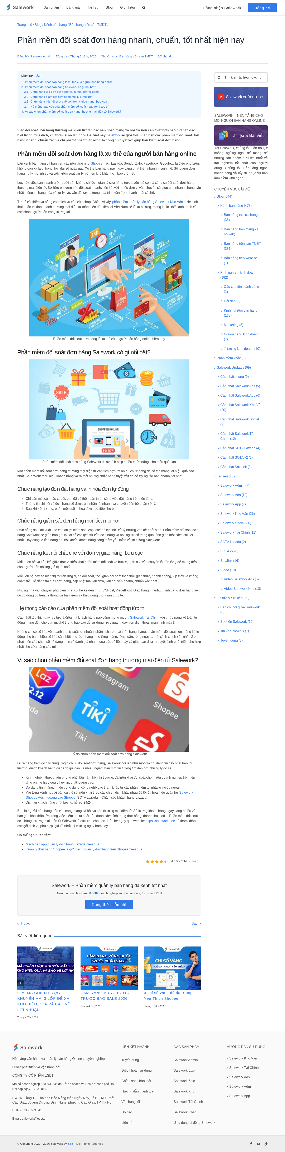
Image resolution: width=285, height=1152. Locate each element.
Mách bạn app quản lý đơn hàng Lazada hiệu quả (62, 844)
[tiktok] (266, 1144)
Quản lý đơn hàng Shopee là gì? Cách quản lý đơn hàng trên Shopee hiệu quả (84, 849)
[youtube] (258, 1144)
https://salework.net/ (160, 821)
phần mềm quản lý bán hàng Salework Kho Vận (147, 202)
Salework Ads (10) (233, 495)
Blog (38, 25)
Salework (113, 135)
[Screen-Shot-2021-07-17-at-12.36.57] (241, 88)
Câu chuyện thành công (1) (241, 289)
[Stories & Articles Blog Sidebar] (241, 127)
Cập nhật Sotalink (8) (236, 467)
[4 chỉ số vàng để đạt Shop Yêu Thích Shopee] (172, 968)
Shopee (96, 163)
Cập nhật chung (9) (234, 376)
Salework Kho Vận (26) (237, 513)
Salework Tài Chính (144, 617)
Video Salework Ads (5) (241, 579)
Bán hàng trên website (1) (240, 260)
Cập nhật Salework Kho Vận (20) (241, 407)
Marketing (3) (233, 325)
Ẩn (38, 76)
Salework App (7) (233, 504)
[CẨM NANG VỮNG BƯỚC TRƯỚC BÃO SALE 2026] (109, 968)
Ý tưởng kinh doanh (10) (242, 348)
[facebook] (251, 1144)
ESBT (71, 1143)
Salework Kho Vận (243, 1058)
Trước (25, 923)
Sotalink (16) (229, 560)
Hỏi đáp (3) (232, 301)
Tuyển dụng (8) (231, 640)
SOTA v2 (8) (229, 551)
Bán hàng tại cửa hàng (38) (241, 217)
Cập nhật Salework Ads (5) (240, 386)
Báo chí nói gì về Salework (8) (240, 609)
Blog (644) (224, 196)
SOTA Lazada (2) (233, 542)
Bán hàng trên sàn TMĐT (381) (242, 246)
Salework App (239, 1096)
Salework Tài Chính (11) (238, 532)
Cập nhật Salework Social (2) (239, 421)
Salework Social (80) (235, 523)
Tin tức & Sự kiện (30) (233, 598)
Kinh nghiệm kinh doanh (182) (238, 275)
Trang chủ (24, 25)
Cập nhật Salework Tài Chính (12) (237, 436)
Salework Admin (40, 56)
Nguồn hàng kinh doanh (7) (242, 336)
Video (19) (228, 570)
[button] (144, 7)
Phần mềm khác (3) (231, 358)
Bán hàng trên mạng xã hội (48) (241, 231)
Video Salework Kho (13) (242, 588)
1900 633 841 (32, 1110)
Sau (195, 923)
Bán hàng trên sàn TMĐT (88, 25)
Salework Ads (239, 1077)
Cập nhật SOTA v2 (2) (236, 457)
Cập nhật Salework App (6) (240, 395)
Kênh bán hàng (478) (236, 205)
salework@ (29, 1118)
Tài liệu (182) (226, 476)
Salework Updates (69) (234, 367)
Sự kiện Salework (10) (236, 621)
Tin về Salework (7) (234, 631)
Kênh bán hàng (55, 25)
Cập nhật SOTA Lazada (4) (240, 448)
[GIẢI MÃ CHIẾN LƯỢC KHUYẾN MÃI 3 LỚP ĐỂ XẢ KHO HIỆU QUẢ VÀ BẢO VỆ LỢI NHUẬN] (45, 968)
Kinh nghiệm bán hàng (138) (240, 313)
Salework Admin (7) (234, 485)
